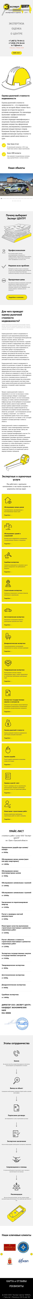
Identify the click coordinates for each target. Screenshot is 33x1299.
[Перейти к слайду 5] (7, 198)
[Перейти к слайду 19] (28, 198)
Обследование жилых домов (14, 507)
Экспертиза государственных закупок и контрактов (14, 701)
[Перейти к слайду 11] (16, 198)
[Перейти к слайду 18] (27, 198)
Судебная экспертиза (11, 562)
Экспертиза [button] (16, 23)
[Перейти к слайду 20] (30, 198)
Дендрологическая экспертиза (14, 643)
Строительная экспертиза (13, 590)
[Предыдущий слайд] (1, 1254)
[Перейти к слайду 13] (19, 198)
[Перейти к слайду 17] (25, 198)
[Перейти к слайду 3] (4, 198)
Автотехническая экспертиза (14, 617)
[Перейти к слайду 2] (2, 198)
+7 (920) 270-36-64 (16, 43)
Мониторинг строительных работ (15, 811)
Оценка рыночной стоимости (14, 730)
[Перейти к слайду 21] (31, 198)
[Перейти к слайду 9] (13, 198)
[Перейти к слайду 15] (22, 198)
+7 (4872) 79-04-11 (16, 40)
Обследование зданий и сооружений (12, 535)
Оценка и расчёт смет (11, 783)
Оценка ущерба (9, 757)
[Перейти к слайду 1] (1, 198)
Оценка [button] (16, 28)
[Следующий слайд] (32, 185)
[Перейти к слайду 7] (10, 198)
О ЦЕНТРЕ (16, 33)
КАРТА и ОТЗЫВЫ (16, 1281)
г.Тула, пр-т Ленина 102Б (16, 48)
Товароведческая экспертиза (14, 670)
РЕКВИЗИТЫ (16, 1286)
